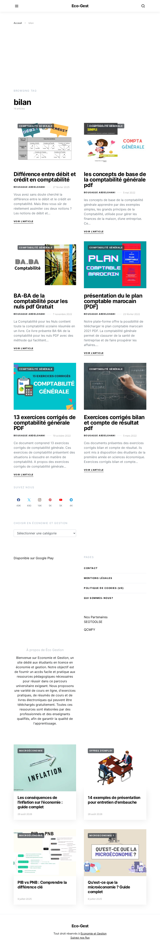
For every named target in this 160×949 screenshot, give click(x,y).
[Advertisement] (80, 57)
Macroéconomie (31, 750)
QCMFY (89, 629)
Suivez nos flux (80, 937)
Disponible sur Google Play (34, 558)
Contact (91, 568)
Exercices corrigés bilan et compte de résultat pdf (114, 422)
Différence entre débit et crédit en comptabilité (45, 177)
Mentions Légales (98, 578)
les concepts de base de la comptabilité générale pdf (115, 179)
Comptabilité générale (35, 126)
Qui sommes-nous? (98, 598)
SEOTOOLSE (93, 622)
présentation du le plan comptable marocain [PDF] (113, 301)
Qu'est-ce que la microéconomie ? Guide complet (109, 887)
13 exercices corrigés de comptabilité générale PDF (45, 422)
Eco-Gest (80, 6)
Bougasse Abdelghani (29, 187)
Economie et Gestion (94, 933)
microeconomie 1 (101, 835)
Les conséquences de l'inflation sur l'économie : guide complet (40, 802)
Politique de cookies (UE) (104, 588)
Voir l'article (23, 221)
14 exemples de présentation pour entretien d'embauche (114, 800)
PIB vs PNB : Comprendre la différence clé (42, 884)
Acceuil (18, 22)
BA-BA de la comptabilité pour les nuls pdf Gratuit (41, 301)
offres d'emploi (100, 750)
